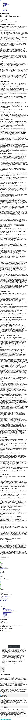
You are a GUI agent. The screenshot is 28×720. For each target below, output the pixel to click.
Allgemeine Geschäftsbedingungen (10, 610)
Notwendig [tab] (2, 694)
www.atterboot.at (3, 600)
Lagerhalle (5, 7)
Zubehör (4, 6)
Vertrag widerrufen (7, 609)
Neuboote (5, 3)
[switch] (0, 707)
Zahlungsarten (6, 616)
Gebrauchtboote (6, 4)
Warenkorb (5, 10)
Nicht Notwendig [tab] (3, 706)
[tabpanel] (14, 701)
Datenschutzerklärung (7, 612)
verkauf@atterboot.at (4, 597)
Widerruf (5, 615)
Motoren (4, 5)
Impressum (5, 613)
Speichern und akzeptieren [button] (5, 719)
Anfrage (8, 630)
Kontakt (4, 9)
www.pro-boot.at (3, 599)
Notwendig (4, 695)
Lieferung (5, 614)
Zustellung (2, 568)
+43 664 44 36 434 (6, 596)
